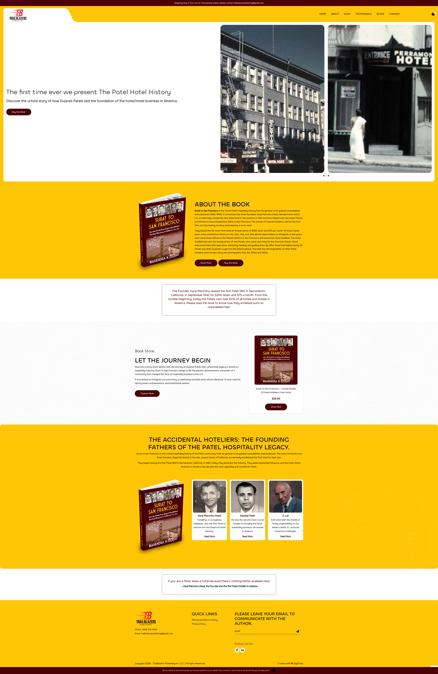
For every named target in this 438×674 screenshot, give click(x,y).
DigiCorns (298, 663)
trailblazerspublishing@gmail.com (249, 3)
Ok (273, 670)
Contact (394, 14)
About (335, 14)
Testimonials (363, 14)
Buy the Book (18, 112)
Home (322, 14)
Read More (206, 263)
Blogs (380, 14)
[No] (435, 670)
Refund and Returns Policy (205, 620)
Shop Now (276, 406)
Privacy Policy (198, 624)
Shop (347, 14)
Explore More (147, 393)
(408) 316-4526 (149, 629)
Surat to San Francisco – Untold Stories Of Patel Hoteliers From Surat (276, 390)
